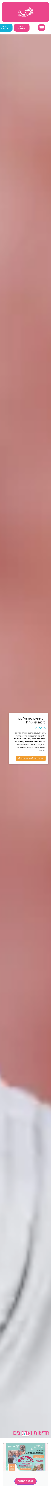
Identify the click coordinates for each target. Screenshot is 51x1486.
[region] (25, 736)
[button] (41, 27)
